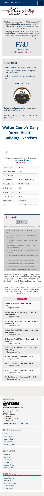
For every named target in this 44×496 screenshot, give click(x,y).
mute (30, 223)
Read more (19, 83)
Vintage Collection (10, 442)
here (24, 293)
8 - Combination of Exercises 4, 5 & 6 (20, 263)
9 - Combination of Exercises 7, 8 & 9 (20, 266)
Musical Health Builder (26, 180)
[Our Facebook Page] (17, 403)
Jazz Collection (9, 436)
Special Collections (10, 483)
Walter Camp (23, 201)
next (26, 222)
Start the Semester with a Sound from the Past (20, 67)
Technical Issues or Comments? (15, 424)
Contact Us (7, 460)
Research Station (24, 160)
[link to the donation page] (22, 95)
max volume (37, 223)
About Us (7, 455)
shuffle (35, 220)
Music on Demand (10, 465)
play (21, 221)
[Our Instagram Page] (13, 403)
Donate (6, 462)
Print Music (7, 481)
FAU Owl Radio (9, 486)
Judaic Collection (9, 439)
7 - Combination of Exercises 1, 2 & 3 (20, 260)
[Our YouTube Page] (5, 403)
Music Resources (9, 478)
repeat (31, 220)
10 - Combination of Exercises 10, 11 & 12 (21, 269)
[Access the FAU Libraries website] (22, 47)
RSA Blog (7, 457)
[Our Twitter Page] (9, 403)
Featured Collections (11, 434)
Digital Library (9, 488)
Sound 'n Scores (9, 444)
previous (17, 222)
